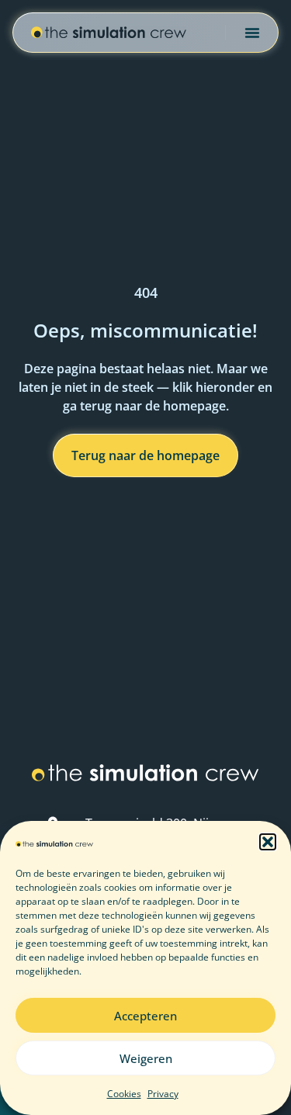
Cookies (124, 1093)
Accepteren (145, 1015)
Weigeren (146, 1058)
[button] (267, 842)
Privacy (162, 1093)
